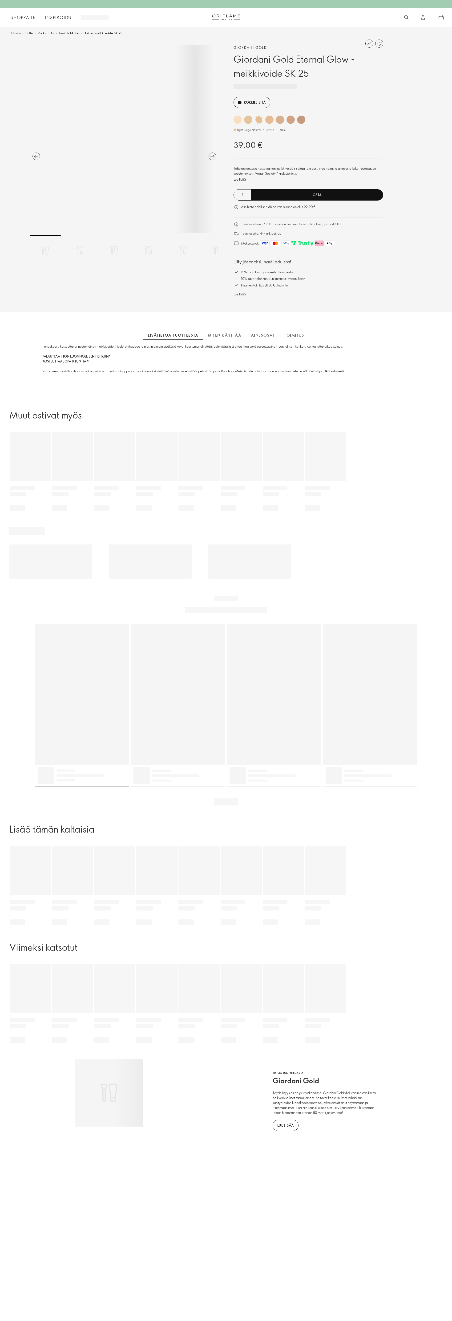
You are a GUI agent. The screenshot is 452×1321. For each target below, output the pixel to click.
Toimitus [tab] (294, 335)
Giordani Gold (250, 47)
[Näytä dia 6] (217, 250)
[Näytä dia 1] (45, 250)
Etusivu (16, 33)
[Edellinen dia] (36, 156)
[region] (124, 139)
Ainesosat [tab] (263, 335)
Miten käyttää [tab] (225, 335)
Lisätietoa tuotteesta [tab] (173, 335)
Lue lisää (240, 179)
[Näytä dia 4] (148, 250)
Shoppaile (23, 17)
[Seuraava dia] (212, 156)
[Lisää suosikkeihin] (379, 44)
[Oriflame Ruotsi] (226, 17)
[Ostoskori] (441, 17)
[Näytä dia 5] (183, 250)
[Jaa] (369, 44)
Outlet (29, 33)
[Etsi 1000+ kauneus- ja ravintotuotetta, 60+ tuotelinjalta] (406, 17)
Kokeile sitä (255, 102)
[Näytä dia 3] (114, 250)
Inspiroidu (58, 17)
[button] (238, 120)
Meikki (42, 33)
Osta (317, 195)
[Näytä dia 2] (80, 250)
